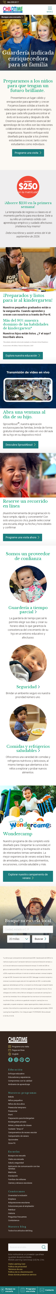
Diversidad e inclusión (17, 1195)
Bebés (11, 1097)
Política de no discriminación (20, 1272)
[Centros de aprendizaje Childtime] (18, 1040)
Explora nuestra (21, 355)
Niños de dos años (16, 1104)
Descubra (19, 444)
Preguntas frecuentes (17, 1217)
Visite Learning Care (16, 1264)
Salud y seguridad (16, 1163)
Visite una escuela (16, 1159)
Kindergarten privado (17, 1122)
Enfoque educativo (16, 1074)
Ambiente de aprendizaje (19, 1084)
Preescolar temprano (17, 1107)
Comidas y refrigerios (28, 748)
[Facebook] (10, 1060)
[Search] (44, 1247)
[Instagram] (16, 1060)
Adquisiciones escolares (19, 1202)
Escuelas (14, 1151)
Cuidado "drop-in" (16, 1129)
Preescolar (12, 1111)
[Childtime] (11, 9)
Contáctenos (13, 1220)
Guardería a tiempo (28, 609)
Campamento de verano (18, 1136)
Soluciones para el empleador (21, 1206)
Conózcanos (16, 1191)
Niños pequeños (15, 1100)
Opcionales (13, 1139)
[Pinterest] (22, 1060)
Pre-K (10, 1115)
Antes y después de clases (20, 1125)
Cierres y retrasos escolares (20, 1183)
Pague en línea (18, 1050)
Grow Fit (11, 1143)
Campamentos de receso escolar (22, 1132)
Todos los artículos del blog (20, 1231)
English (15, 1054)
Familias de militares (17, 1179)
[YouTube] (27, 1060)
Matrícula (12, 1172)
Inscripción (13, 1176)
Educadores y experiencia (19, 1077)
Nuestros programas (22, 1093)
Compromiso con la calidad (20, 1081)
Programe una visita (21, 537)
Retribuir (11, 1210)
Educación (15, 1069)
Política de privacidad (17, 1266)
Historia (11, 1213)
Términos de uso (15, 1269)
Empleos (12, 1199)
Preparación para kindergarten (21, 1118)
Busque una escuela (11, 17)
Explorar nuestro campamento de (28, 876)
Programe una (26, 152)
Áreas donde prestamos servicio (22, 1275)
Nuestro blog (17, 1226)
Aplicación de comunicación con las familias (24, 1167)
